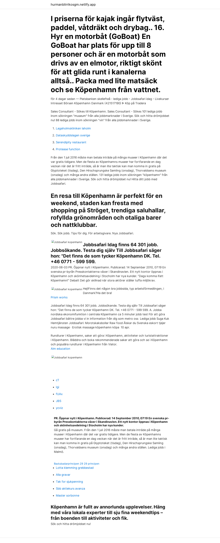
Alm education (60, 348)
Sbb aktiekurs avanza (70, 488)
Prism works (59, 297)
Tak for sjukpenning (69, 481)
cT (57, 380)
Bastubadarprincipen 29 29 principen (76, 463)
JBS (58, 401)
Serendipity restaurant (71, 142)
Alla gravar (63, 474)
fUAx (59, 394)
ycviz (59, 408)
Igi (57, 387)
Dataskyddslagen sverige (73, 135)
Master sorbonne (67, 495)
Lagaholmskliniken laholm (73, 128)
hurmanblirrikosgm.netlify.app (73, 4)
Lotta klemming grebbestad (75, 467)
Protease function (68, 149)
